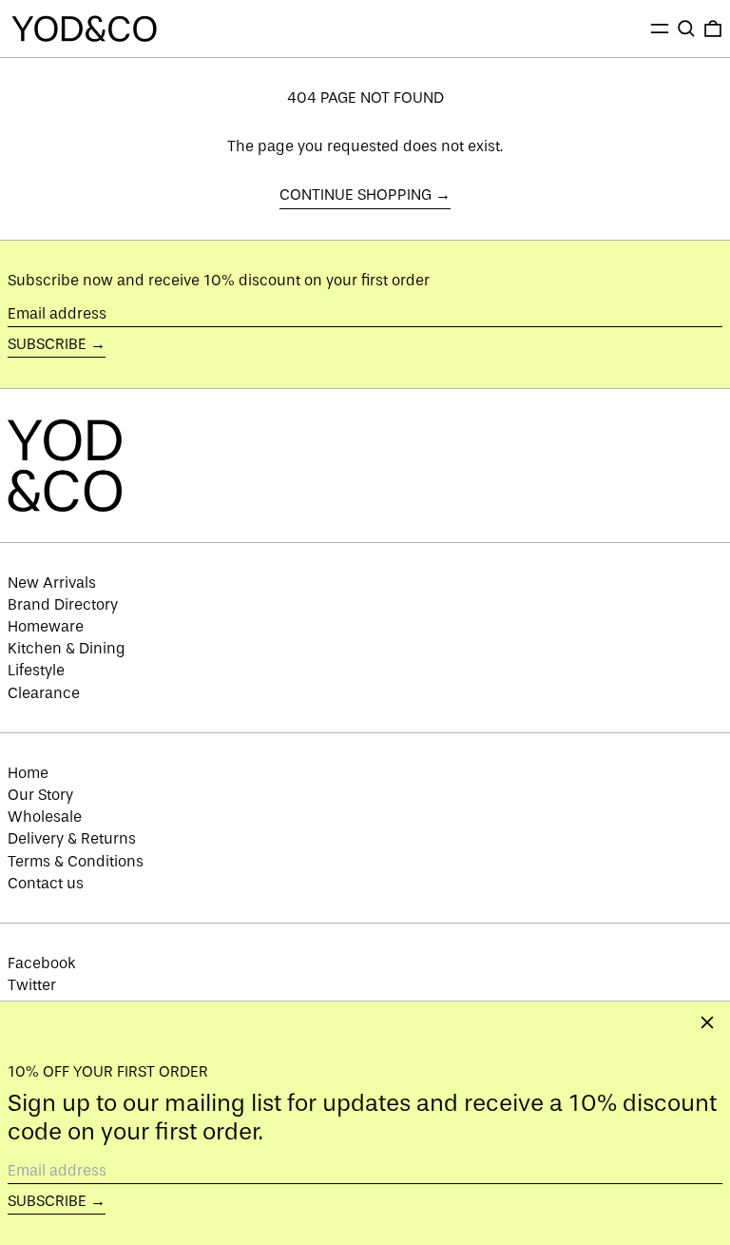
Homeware (46, 626)
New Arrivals (52, 583)
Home (28, 773)
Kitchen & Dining (66, 648)
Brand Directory (63, 604)
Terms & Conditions (76, 861)
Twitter (32, 985)
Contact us (46, 883)
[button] (686, 28)
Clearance (44, 693)
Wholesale (45, 816)
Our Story (40, 795)
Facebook (42, 963)
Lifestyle (36, 670)
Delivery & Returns (72, 838)
